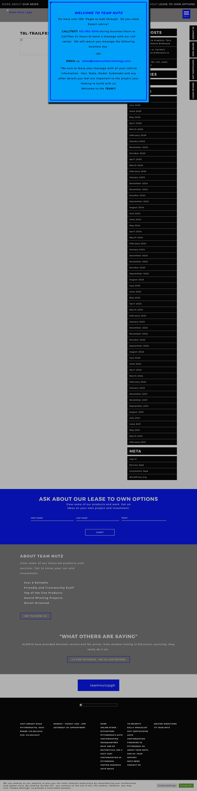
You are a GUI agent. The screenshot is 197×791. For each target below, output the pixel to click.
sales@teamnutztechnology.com (106, 60)
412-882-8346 (89, 31)
